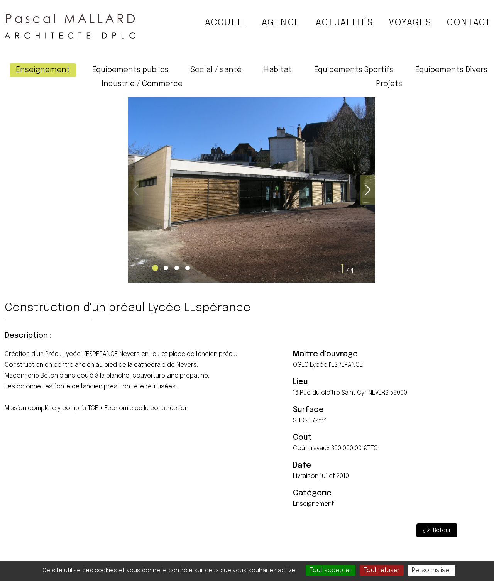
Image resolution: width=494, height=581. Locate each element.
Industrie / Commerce (142, 84)
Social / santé (216, 70)
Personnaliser (432, 570)
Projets (389, 84)
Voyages (410, 23)
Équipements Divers (451, 70)
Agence (281, 23)
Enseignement (43, 70)
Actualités (344, 23)
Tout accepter (331, 570)
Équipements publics (130, 70)
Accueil (225, 23)
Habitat (278, 70)
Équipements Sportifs (353, 70)
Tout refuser (382, 570)
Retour (442, 530)
